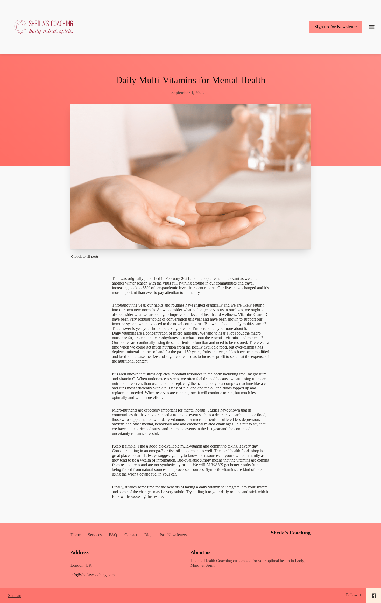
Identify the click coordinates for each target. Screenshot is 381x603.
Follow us (354, 595)
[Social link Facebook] (374, 596)
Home (75, 535)
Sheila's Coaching (291, 532)
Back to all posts (85, 256)
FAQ (113, 535)
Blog (148, 535)
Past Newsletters (173, 535)
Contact (130, 535)
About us (200, 552)
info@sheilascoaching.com (92, 575)
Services (95, 535)
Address (79, 552)
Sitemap (14, 595)
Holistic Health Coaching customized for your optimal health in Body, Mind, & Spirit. (247, 562)
